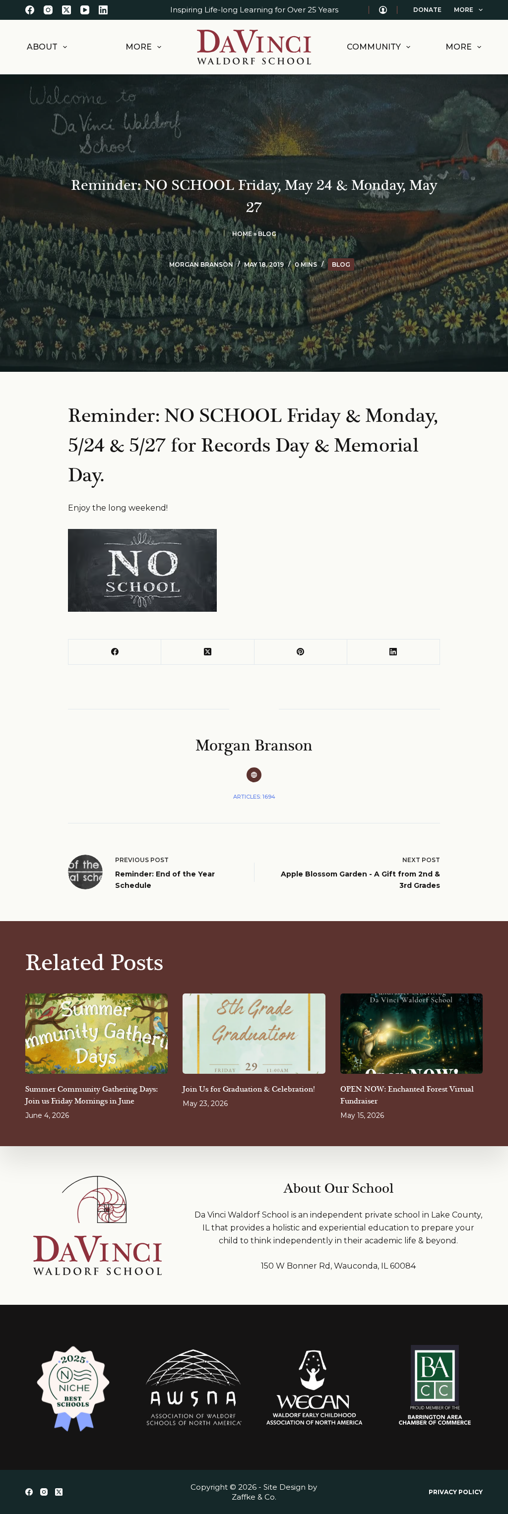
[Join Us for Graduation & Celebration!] (254, 1033)
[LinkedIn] (103, 9)
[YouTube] (84, 9)
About (42, 47)
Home (242, 233)
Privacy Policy (456, 1492)
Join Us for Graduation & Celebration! (249, 1089)
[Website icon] (254, 774)
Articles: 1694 (254, 796)
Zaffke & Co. (254, 1497)
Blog (267, 233)
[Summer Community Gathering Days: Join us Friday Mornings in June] (96, 1033)
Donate (427, 9)
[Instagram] (48, 9)
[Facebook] (29, 9)
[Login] (383, 10)
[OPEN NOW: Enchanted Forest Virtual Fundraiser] (411, 1033)
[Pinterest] (300, 652)
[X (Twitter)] (66, 9)
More (463, 9)
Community (374, 47)
